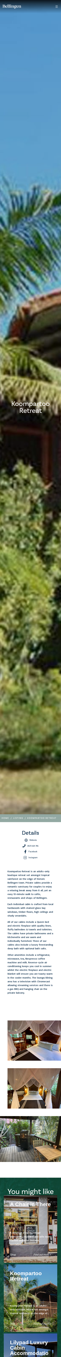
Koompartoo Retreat (41, 818)
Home (5, 818)
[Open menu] (56, 6)
